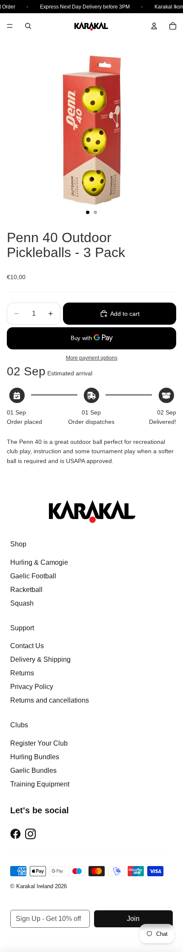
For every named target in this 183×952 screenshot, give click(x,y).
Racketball (26, 589)
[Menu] (10, 26)
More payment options (91, 357)
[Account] (154, 26)
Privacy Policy (31, 686)
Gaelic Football (33, 576)
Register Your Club (39, 743)
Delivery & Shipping (40, 659)
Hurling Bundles (34, 756)
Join (133, 918)
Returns (22, 673)
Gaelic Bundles (33, 770)
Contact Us (27, 645)
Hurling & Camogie (39, 562)
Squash (22, 603)
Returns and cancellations (49, 700)
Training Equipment (39, 784)
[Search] (28, 26)
